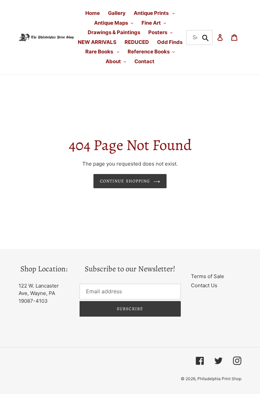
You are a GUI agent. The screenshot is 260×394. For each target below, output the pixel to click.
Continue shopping (125, 181)
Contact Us (204, 285)
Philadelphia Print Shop (219, 378)
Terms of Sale (207, 276)
